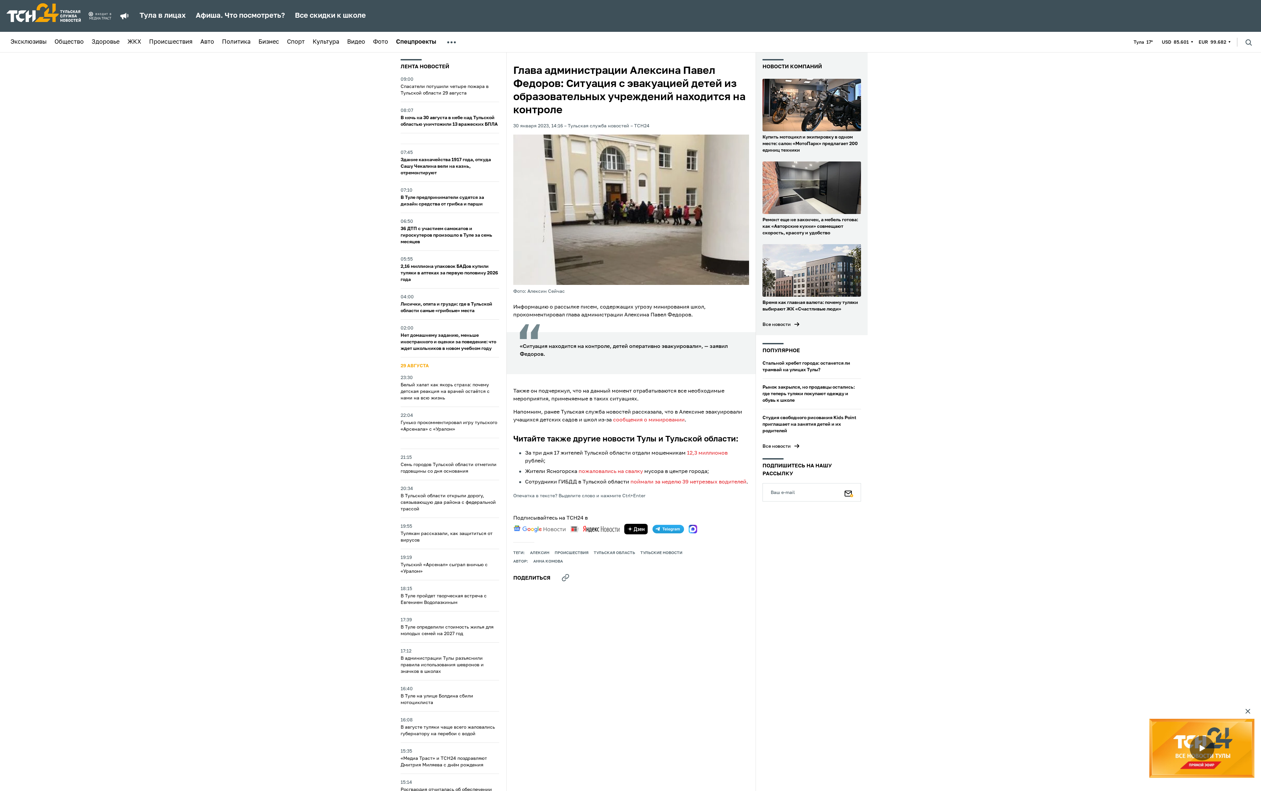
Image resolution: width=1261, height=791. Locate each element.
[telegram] (668, 529)
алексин (539, 553)
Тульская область (614, 553)
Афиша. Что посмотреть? (240, 15)
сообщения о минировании (649, 420)
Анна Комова (548, 562)
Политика (236, 42)
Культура (326, 42)
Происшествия (170, 42)
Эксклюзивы (29, 42)
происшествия (571, 553)
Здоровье (106, 42)
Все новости (777, 324)
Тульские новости (661, 553)
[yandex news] (595, 529)
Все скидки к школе (330, 15)
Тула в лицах (163, 15)
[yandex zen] (636, 529)
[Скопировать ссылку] (565, 577)
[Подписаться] (849, 492)
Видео (356, 42)
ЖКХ (134, 42)
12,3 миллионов (707, 453)
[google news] (539, 529)
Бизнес (268, 42)
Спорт (296, 42)
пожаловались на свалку (611, 471)
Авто (207, 42)
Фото (380, 42)
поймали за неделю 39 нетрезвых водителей (688, 482)
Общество (69, 42)
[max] (693, 529)
